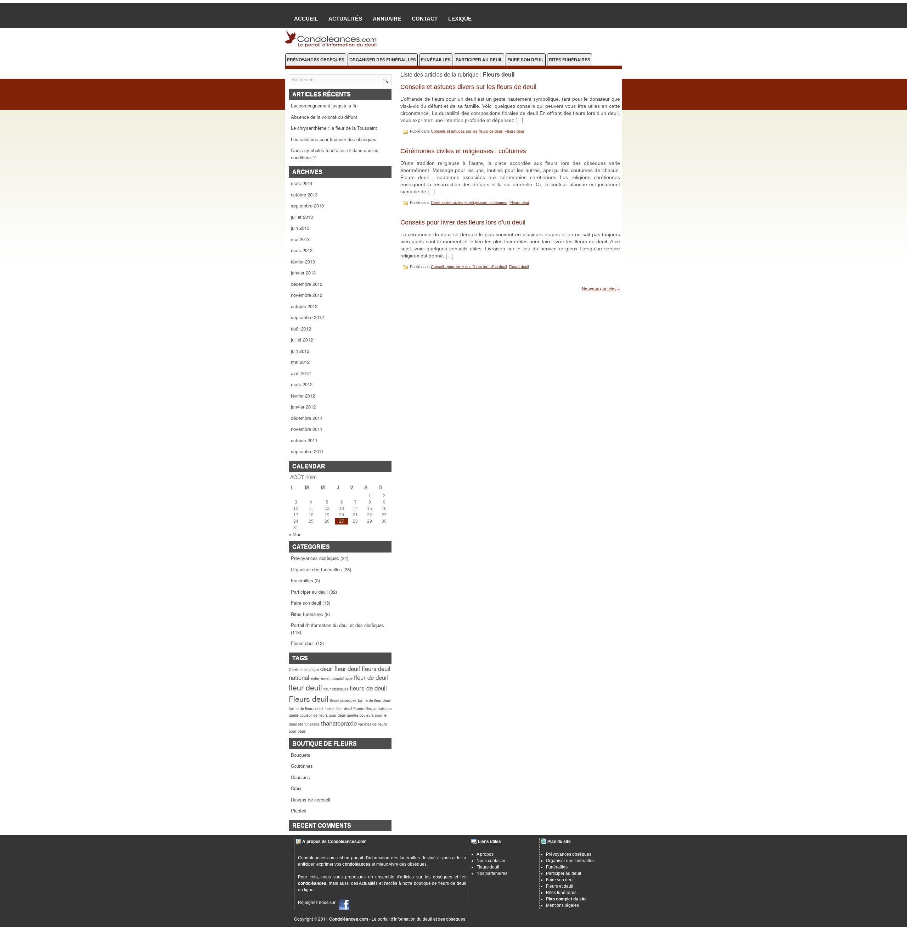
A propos (485, 854)
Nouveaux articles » (601, 288)
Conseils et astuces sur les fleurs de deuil (466, 131)
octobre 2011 (304, 440)
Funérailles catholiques (372, 708)
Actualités (345, 19)
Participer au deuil (479, 59)
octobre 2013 (304, 194)
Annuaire (387, 19)
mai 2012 (300, 362)
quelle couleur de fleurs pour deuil (317, 715)
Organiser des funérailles (382, 59)
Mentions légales (562, 905)
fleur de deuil (371, 677)
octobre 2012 (304, 306)
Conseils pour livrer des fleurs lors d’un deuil (462, 222)
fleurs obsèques (343, 700)
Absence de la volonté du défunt (324, 116)
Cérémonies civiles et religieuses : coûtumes (463, 151)
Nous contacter (491, 860)
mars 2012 (301, 384)
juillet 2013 (302, 216)
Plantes (298, 810)
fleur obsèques (335, 689)
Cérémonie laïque (304, 669)
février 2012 (303, 395)
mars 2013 (301, 250)
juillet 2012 (302, 339)
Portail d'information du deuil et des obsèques (337, 625)
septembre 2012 (307, 317)
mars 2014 (301, 183)
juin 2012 (300, 351)
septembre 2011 (307, 451)
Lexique (460, 19)
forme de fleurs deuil (306, 708)
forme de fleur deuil (374, 700)
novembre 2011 (306, 429)
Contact (425, 19)
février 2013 (303, 261)
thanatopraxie (339, 722)
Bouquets (300, 754)
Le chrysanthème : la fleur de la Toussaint (334, 127)
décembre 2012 (306, 284)
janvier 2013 (303, 272)
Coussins (300, 777)
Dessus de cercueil (310, 799)
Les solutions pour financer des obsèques (333, 139)
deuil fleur (333, 668)
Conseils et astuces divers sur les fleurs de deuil (468, 86)
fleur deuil (305, 687)
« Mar (294, 534)
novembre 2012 (306, 295)
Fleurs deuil (303, 643)
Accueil (306, 19)
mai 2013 (300, 239)
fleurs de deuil (368, 687)
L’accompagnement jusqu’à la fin (324, 105)
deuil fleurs (362, 668)
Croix (296, 788)
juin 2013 (300, 227)
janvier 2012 (303, 406)
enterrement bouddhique (332, 678)
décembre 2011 (306, 418)
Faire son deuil (525, 59)
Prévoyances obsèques (315, 59)
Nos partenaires (492, 873)
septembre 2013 (307, 205)
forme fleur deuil (338, 708)
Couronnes (302, 765)
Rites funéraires (569, 59)
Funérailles (436, 59)
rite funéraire (309, 724)
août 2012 (301, 328)
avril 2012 (301, 373)
